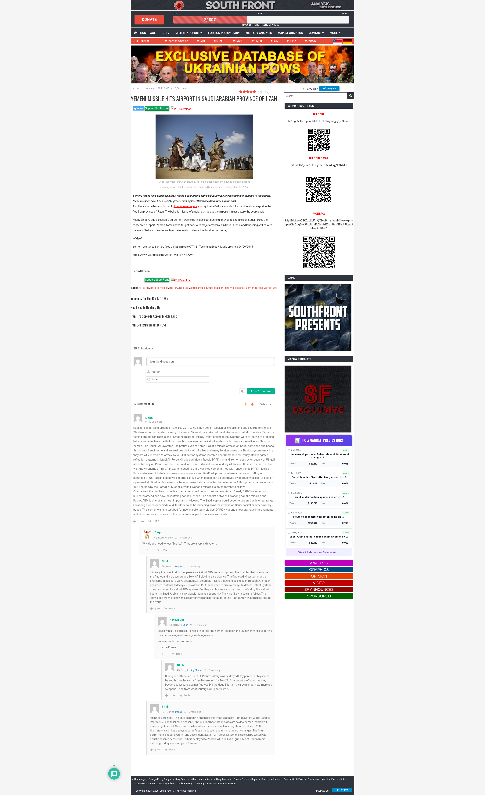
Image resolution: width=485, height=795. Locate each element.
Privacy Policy (166, 783)
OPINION (319, 576)
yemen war (270, 287)
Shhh (170, 537)
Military (150, 88)
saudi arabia (197, 287)
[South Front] (242, 4)
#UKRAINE (311, 40)
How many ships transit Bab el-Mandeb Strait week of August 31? (319, 456)
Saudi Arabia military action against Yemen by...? (318, 536)
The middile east (235, 287)
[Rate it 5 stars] (254, 91)
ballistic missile (159, 287)
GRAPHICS (319, 569)
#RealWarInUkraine (176, 40)
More (334, 33)
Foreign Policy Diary (159, 779)
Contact (315, 33)
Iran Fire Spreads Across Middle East (154, 316)
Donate (149, 19)
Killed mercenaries (200, 779)
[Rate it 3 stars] (247, 91)
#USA (274, 40)
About (325, 779)
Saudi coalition (215, 287)
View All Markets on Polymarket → (319, 552)
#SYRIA (237, 40)
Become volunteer (271, 779)
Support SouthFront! (294, 779)
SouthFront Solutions (145, 783)
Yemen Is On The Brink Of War (149, 298)
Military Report (187, 33)
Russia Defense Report (246, 779)
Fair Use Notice (339, 779)
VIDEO (319, 583)
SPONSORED (319, 596)
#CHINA (291, 40)
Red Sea (184, 287)
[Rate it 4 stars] (251, 91)
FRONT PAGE (147, 33)
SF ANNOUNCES (319, 589)
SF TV (165, 33)
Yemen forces (254, 287)
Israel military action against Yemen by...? (319, 497)
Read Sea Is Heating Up (145, 307)
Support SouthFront (157, 108)
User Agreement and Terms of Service (215, 783)
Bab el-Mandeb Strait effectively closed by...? (319, 477)
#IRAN (201, 40)
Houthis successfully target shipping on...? (318, 516)
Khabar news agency (186, 206)
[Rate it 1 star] (240, 91)
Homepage (140, 779)
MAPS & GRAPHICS (290, 33)
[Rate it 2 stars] (244, 91)
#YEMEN (256, 40)
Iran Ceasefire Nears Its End (148, 325)
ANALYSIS (319, 563)
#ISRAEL (219, 40)
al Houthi (144, 287)
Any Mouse (196, 670)
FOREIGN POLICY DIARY (224, 33)
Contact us (313, 779)
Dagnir (178, 566)
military (173, 287)
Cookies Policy (184, 783)
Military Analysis (259, 33)
